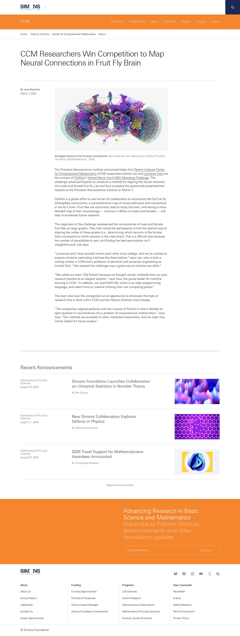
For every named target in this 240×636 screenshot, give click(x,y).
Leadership (26, 604)
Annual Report (28, 598)
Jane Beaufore (32, 89)
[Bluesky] (175, 573)
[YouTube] (201, 573)
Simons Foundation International (89, 611)
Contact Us (26, 611)
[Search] (232, 7)
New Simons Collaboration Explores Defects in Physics (104, 419)
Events (177, 598)
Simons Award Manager (84, 604)
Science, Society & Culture (137, 618)
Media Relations (182, 604)
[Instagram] (192, 573)
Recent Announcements (120, 485)
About (216, 21)
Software (170, 21)
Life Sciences (129, 591)
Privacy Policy (181, 618)
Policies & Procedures (83, 598)
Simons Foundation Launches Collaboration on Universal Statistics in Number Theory (111, 383)
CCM (24, 21)
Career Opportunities (32, 618)
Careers (201, 21)
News (154, 21)
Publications (137, 21)
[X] (209, 573)
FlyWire (79, 178)
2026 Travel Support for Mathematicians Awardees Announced (107, 454)
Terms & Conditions (184, 611)
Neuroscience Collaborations (138, 604)
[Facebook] (184, 573)
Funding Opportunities (84, 591)
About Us (25, 591)
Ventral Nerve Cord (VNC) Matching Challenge (118, 178)
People (185, 21)
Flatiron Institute (40, 34)
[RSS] (218, 573)
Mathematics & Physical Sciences (141, 611)
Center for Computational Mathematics (74, 34)
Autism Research (131, 598)
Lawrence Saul (153, 173)
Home (23, 34)
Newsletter (179, 591)
